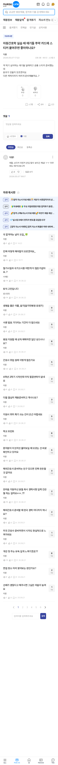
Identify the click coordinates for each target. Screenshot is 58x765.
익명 (24, 136)
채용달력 (19, 19)
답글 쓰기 (29, 172)
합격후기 (31, 19)
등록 (47, 136)
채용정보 (7, 19)
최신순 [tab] (20, 147)
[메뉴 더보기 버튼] (4, 28)
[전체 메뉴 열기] (55, 20)
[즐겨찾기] (18, 192)
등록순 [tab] (29, 147)
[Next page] (45, 607)
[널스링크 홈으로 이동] (11, 4)
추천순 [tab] (11, 147)
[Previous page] (14, 607)
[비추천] (18, 172)
